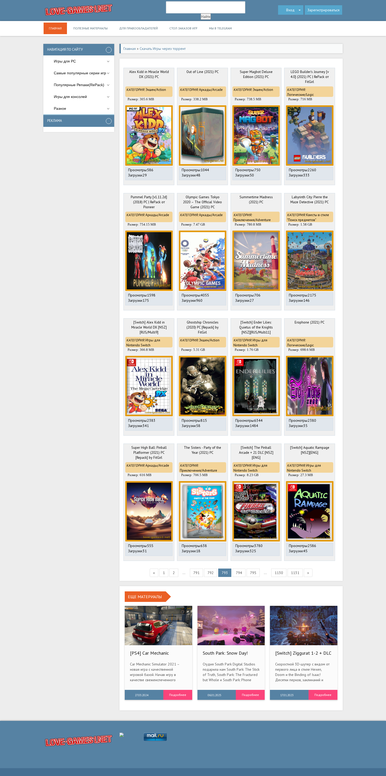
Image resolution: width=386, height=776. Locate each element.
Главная (55, 28)
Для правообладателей (138, 28)
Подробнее (177, 695)
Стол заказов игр (183, 28)
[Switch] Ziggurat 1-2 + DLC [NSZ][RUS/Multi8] (303, 655)
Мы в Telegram (220, 28)
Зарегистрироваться (323, 10)
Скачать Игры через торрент (163, 48)
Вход (290, 10)
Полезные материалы (90, 28)
